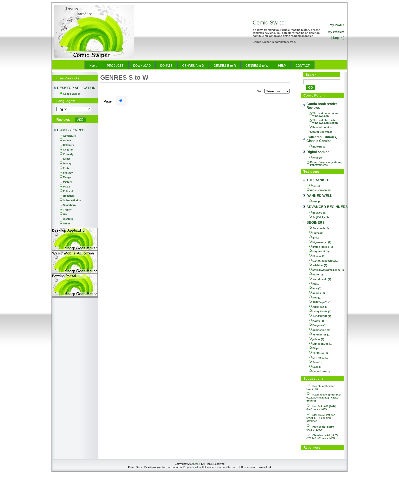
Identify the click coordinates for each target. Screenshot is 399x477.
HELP (282, 65)
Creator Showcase (321, 131)
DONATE (166, 65)
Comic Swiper (269, 22)
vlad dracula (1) (321, 279)
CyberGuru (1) (321, 371)
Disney (67, 163)
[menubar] (199, 65)
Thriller (67, 209)
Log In (337, 37)
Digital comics (317, 152)
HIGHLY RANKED (320, 190)
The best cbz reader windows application (325, 121)
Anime (67, 140)
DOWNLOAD (142, 65)
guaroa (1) (318, 293)
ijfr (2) (316, 237)
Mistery (67, 182)
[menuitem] (93, 65)
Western (68, 218)
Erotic (66, 168)
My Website (336, 32)
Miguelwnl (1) (320, 251)
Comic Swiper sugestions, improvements (326, 163)
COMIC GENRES (71, 130)
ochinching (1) (321, 330)
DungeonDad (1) (322, 343)
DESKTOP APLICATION (76, 88)
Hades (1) (318, 320)
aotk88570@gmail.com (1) (328, 270)
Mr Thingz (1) (320, 357)
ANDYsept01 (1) (322, 302)
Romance (69, 195)
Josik (197, 463)
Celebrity (68, 145)
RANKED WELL (319, 196)
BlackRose (318, 146)
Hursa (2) (317, 233)
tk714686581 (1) (321, 316)
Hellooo (317, 157)
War (65, 214)
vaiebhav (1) (319, 265)
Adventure (69, 135)
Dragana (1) (319, 325)
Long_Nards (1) (321, 311)
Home (93, 65)
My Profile (337, 25)
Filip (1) (317, 348)
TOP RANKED (317, 180)
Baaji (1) (317, 366)
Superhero (69, 205)
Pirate (66, 186)
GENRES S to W (256, 65)
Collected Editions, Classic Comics (322, 139)
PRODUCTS (115, 65)
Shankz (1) (318, 256)
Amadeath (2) (320, 228)
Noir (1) (316, 297)
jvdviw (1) (318, 339)
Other (66, 223)
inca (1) (316, 288)
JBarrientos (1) (321, 334)
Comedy (68, 154)
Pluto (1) (317, 274)
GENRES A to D (193, 65)
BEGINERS (315, 222)
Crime (66, 158)
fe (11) (316, 185)
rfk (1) (316, 283)
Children (68, 149)
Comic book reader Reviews (322, 105)
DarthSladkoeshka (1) (325, 260)
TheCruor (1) (320, 353)
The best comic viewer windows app (326, 114)
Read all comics (322, 127)
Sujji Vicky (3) (320, 217)
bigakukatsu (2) (321, 242)
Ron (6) (316, 201)
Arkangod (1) (320, 306)
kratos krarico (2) (322, 246)
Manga (67, 177)
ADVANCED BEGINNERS (327, 207)
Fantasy (68, 172)
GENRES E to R (225, 65)
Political (68, 191)
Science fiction (72, 200)
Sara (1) (317, 362)
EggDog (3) (319, 212)
